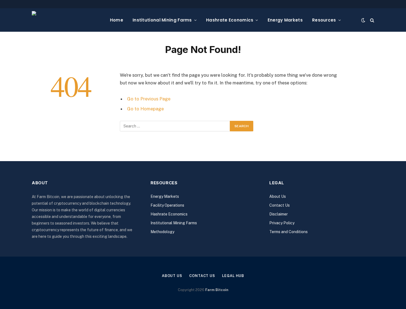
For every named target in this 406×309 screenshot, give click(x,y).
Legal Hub (233, 276)
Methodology (162, 232)
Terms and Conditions (288, 232)
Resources (324, 20)
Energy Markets (285, 20)
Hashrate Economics (229, 20)
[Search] (371, 20)
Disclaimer (278, 214)
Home (116, 20)
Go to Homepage (145, 108)
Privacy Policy (281, 223)
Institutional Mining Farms (162, 20)
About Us (277, 196)
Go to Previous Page (148, 99)
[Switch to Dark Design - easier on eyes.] (363, 20)
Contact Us (279, 205)
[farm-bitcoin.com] (66, 20)
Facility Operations (167, 205)
